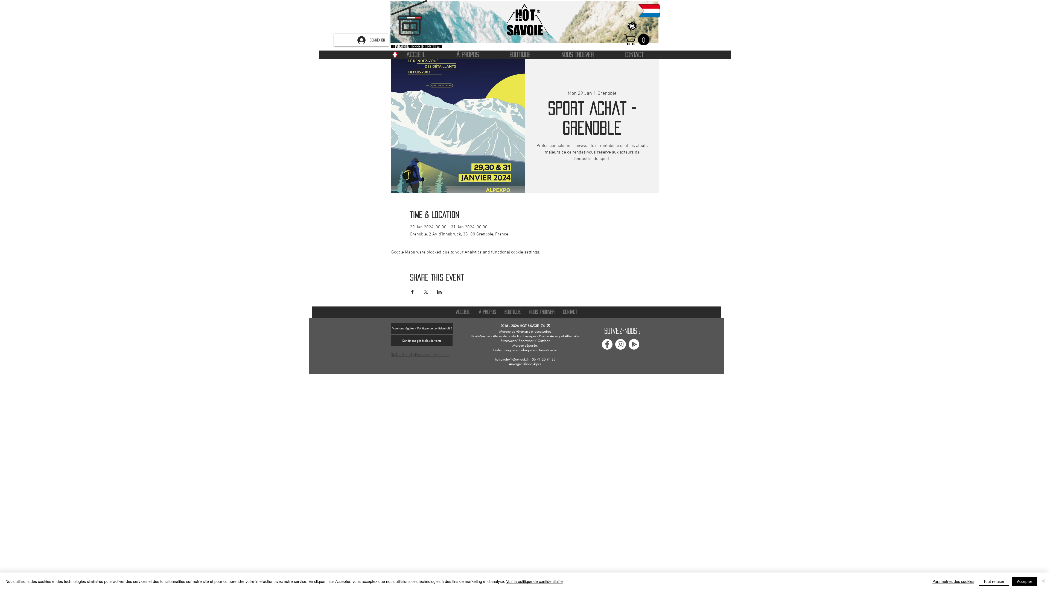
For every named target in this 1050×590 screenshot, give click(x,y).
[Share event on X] (425, 292)
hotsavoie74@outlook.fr (512, 359)
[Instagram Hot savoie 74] (620, 344)
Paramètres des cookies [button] (953, 581)
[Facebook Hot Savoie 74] (607, 344)
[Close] (1043, 581)
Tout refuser (993, 581)
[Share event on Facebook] (412, 292)
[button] (638, 39)
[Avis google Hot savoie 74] (634, 344)
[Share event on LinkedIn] (439, 292)
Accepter (1024, 581)
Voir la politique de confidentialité (534, 581)
